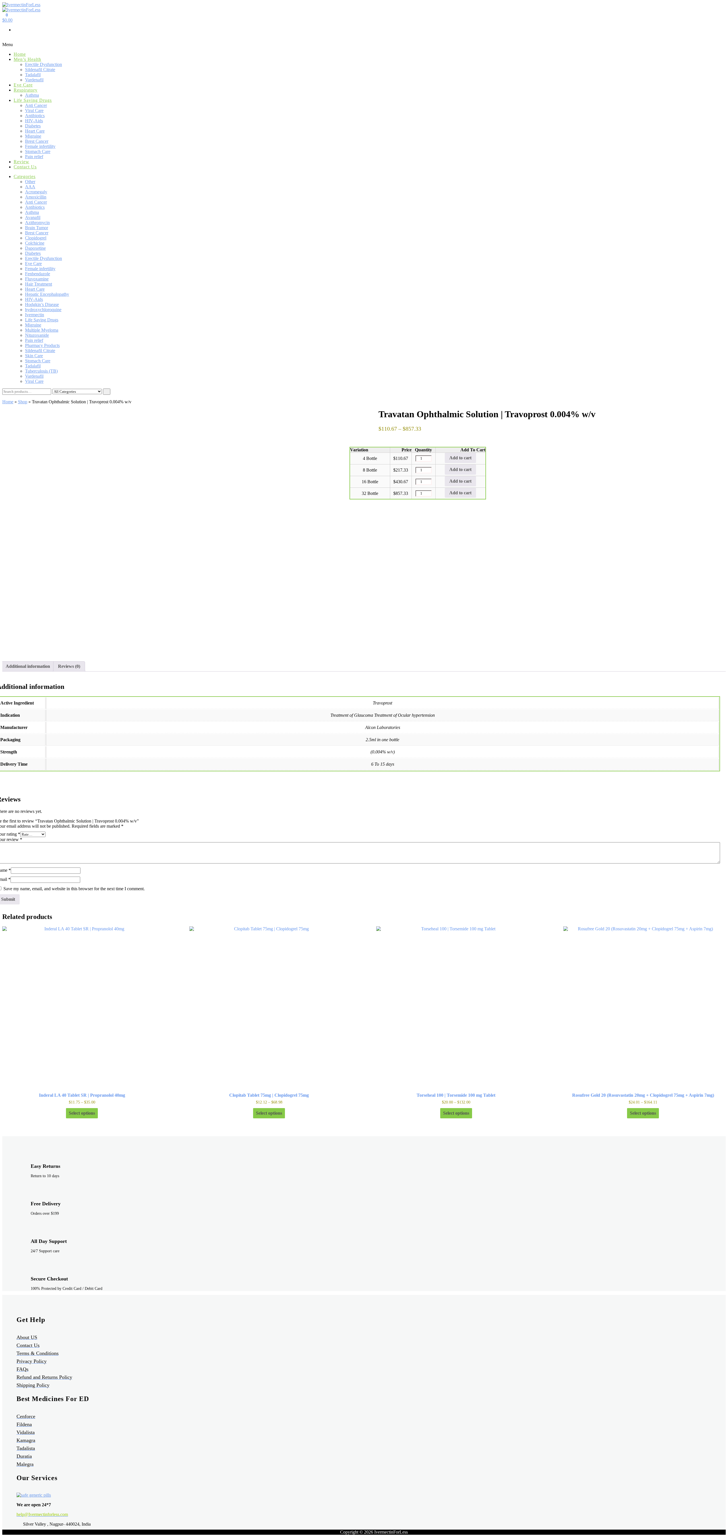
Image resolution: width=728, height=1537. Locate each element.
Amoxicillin (35, 197)
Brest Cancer (36, 141)
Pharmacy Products (42, 345)
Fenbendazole (37, 273)
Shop (22, 401)
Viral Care (34, 110)
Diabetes (33, 125)
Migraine (33, 136)
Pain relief (34, 156)
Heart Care (35, 131)
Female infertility (40, 146)
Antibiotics (35, 115)
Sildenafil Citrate (40, 69)
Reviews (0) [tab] (69, 666)
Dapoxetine (35, 248)
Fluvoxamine (37, 278)
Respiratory (26, 90)
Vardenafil (34, 79)
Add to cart (460, 457)
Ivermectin (34, 314)
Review (21, 161)
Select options (82, 1113)
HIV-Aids (34, 120)
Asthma (32, 95)
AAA (30, 186)
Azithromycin (37, 222)
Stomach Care (37, 151)
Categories (25, 176)
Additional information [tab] (28, 666)
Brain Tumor (36, 227)
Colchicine (34, 243)
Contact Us (25, 166)
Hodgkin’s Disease (42, 304)
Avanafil (32, 217)
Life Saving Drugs (33, 100)
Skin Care (34, 355)
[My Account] (4, 39)
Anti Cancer (36, 105)
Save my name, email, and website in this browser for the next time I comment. (74, 888)
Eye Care (23, 84)
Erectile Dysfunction (43, 64)
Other (30, 181)
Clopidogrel (35, 237)
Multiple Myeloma (41, 330)
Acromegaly (36, 191)
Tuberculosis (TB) (41, 371)
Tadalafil (33, 74)
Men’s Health (27, 59)
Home (20, 54)
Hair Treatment (38, 284)
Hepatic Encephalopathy (47, 294)
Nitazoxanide (37, 335)
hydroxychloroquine (43, 309)
